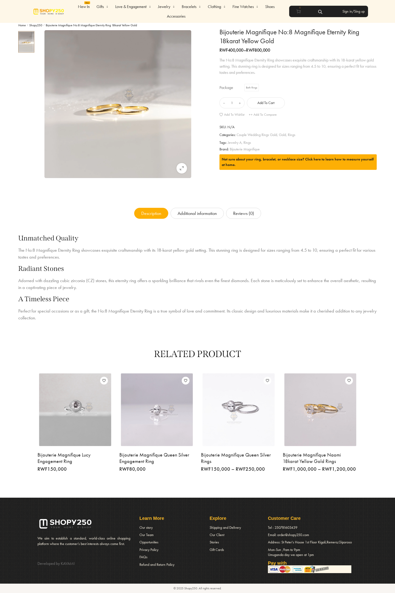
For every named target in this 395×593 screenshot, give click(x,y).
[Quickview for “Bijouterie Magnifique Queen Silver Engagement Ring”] (144, 410)
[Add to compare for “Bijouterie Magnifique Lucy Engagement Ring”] (75, 410)
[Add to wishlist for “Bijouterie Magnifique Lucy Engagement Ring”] (104, 381)
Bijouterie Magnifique (245, 149)
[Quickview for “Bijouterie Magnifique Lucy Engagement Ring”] (62, 410)
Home (22, 25)
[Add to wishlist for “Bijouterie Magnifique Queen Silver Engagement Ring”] (185, 381)
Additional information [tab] (197, 213)
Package (226, 87)
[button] (181, 168)
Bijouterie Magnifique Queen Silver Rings (236, 458)
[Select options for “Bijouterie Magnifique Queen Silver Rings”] (251, 410)
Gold (282, 134)
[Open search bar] (320, 11)
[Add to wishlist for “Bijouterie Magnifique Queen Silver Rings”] (267, 381)
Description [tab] (151, 213)
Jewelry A (235, 142)
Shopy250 (35, 25)
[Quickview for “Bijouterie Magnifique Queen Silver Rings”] (225, 410)
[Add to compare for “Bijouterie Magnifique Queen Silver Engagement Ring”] (157, 410)
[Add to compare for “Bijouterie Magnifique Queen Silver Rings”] (238, 410)
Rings (291, 134)
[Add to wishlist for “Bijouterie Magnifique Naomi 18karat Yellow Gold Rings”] (349, 381)
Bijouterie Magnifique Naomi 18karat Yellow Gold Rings (312, 458)
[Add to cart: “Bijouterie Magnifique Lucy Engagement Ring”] (88, 410)
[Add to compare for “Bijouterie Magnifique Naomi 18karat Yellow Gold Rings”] (320, 410)
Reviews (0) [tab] (243, 213)
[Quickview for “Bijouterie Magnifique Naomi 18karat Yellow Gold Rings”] (307, 410)
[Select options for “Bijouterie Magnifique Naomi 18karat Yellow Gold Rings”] (333, 410)
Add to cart (265, 102)
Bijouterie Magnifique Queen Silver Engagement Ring (154, 458)
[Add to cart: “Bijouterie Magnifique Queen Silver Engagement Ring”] (170, 410)
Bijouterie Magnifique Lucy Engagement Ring (64, 458)
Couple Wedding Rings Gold (257, 134)
